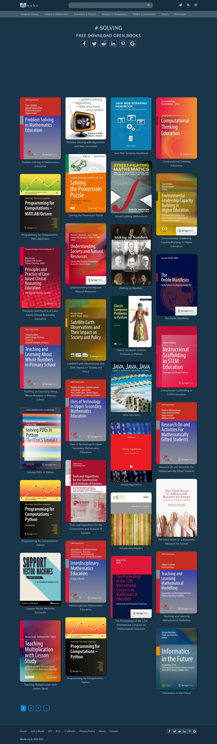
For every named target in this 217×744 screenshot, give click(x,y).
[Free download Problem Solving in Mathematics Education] (40, 128)
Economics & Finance (85, 14)
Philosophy (180, 14)
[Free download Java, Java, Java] (131, 387)
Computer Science (30, 14)
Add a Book (37, 731)
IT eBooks (70, 731)
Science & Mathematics (56, 14)
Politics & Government (144, 14)
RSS (58, 731)
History (165, 14)
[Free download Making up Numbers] (131, 254)
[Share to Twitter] (94, 46)
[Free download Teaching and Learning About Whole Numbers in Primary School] (40, 358)
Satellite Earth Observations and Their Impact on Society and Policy (85, 367)
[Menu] (196, 5)
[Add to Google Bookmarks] (132, 46)
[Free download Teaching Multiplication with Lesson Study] (40, 651)
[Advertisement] (108, 72)
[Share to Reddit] (103, 46)
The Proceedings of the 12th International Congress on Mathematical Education (131, 624)
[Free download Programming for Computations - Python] (40, 509)
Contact (114, 731)
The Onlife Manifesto (177, 318)
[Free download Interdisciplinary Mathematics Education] (85, 572)
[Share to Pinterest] (123, 46)
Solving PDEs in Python (40, 472)
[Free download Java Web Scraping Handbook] (131, 123)
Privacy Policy (87, 731)
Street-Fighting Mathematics (131, 216)
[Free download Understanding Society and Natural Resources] (85, 254)
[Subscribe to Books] (180, 5)
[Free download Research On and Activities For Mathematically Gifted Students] (176, 433)
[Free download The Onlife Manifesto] (176, 285)
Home (23, 731)
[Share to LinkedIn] (113, 46)
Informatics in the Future (176, 693)
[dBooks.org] (29, 7)
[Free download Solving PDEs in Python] (40, 438)
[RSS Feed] (188, 5)
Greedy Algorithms (131, 484)
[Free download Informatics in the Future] (176, 659)
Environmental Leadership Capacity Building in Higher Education (176, 242)
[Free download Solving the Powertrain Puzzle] (85, 183)
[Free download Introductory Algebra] (131, 518)
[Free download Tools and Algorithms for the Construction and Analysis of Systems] (85, 491)
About (102, 731)
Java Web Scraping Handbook (131, 153)
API (50, 731)
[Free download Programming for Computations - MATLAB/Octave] (40, 203)
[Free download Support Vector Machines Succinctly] (40, 579)
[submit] (149, 5)
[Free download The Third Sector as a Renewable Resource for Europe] (176, 508)
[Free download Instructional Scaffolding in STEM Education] (176, 357)
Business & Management (114, 14)
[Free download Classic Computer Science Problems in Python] (131, 321)
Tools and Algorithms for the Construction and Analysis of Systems (85, 528)
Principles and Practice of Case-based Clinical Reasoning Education (40, 315)
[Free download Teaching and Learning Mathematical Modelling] (176, 582)
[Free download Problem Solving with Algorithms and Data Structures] (85, 118)
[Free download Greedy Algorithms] (131, 452)
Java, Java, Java (131, 415)
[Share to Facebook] (84, 46)
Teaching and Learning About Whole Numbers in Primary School (40, 395)
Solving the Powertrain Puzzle (86, 215)
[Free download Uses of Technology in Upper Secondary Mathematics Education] (85, 410)
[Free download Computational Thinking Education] (176, 128)
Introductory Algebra (131, 548)
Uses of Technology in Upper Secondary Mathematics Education (86, 448)
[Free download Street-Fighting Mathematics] (131, 187)
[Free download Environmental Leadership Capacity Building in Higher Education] (176, 204)
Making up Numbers (131, 288)
